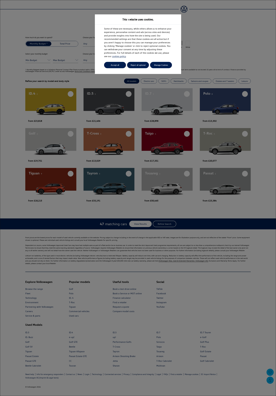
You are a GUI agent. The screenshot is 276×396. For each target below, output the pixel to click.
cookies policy (119, 56)
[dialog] (138, 198)
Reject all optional (138, 65)
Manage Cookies (161, 65)
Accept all (115, 65)
